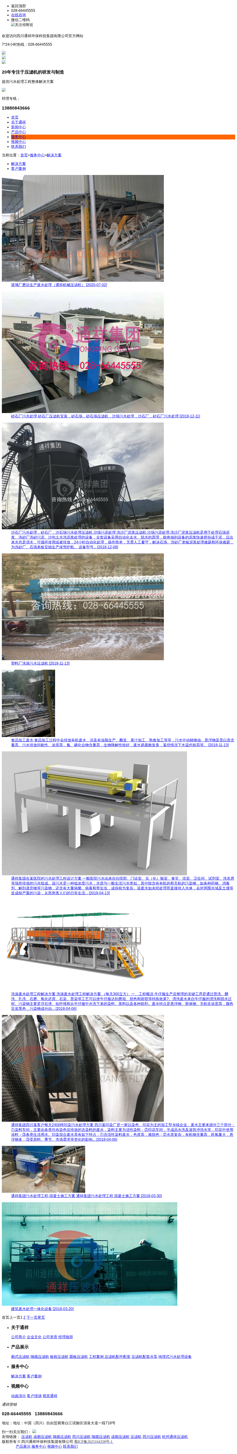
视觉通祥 (50, 1396)
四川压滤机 (81, 1437)
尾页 (41, 1317)
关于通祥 (18, 122)
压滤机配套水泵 (144, 1357)
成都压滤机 (42, 1437)
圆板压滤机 (78, 1357)
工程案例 (97, 1357)
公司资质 (50, 1337)
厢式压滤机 (20, 1357)
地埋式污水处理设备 (175, 1357)
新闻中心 (18, 127)
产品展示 (23, 1446)
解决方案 (54, 155)
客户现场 (34, 1396)
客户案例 (18, 169)
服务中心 (18, 137)
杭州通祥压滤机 (175, 1437)
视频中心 (18, 142)
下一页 (31, 1317)
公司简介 (18, 1337)
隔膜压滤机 (40, 1357)
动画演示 (18, 1396)
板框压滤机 (59, 1357)
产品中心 (18, 132)
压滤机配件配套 (118, 1357)
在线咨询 (18, 15)
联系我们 (18, 147)
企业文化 (34, 1337)
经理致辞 (65, 1337)
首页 (15, 117)
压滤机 (26, 1437)
